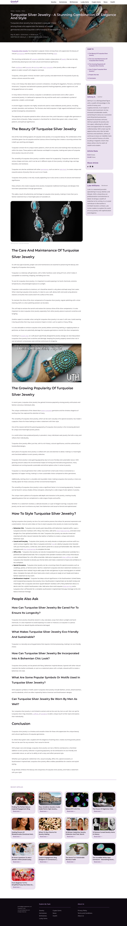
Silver (23, 11)
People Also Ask (94, 74)
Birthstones (74, 2)
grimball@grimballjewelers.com (25, 906)
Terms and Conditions (85, 913)
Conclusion (92, 78)
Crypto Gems (96, 2)
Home (12, 11)
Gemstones (63, 2)
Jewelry (53, 2)
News (105, 2)
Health (112, 2)
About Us (81, 916)
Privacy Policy (82, 910)
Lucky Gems (85, 2)
